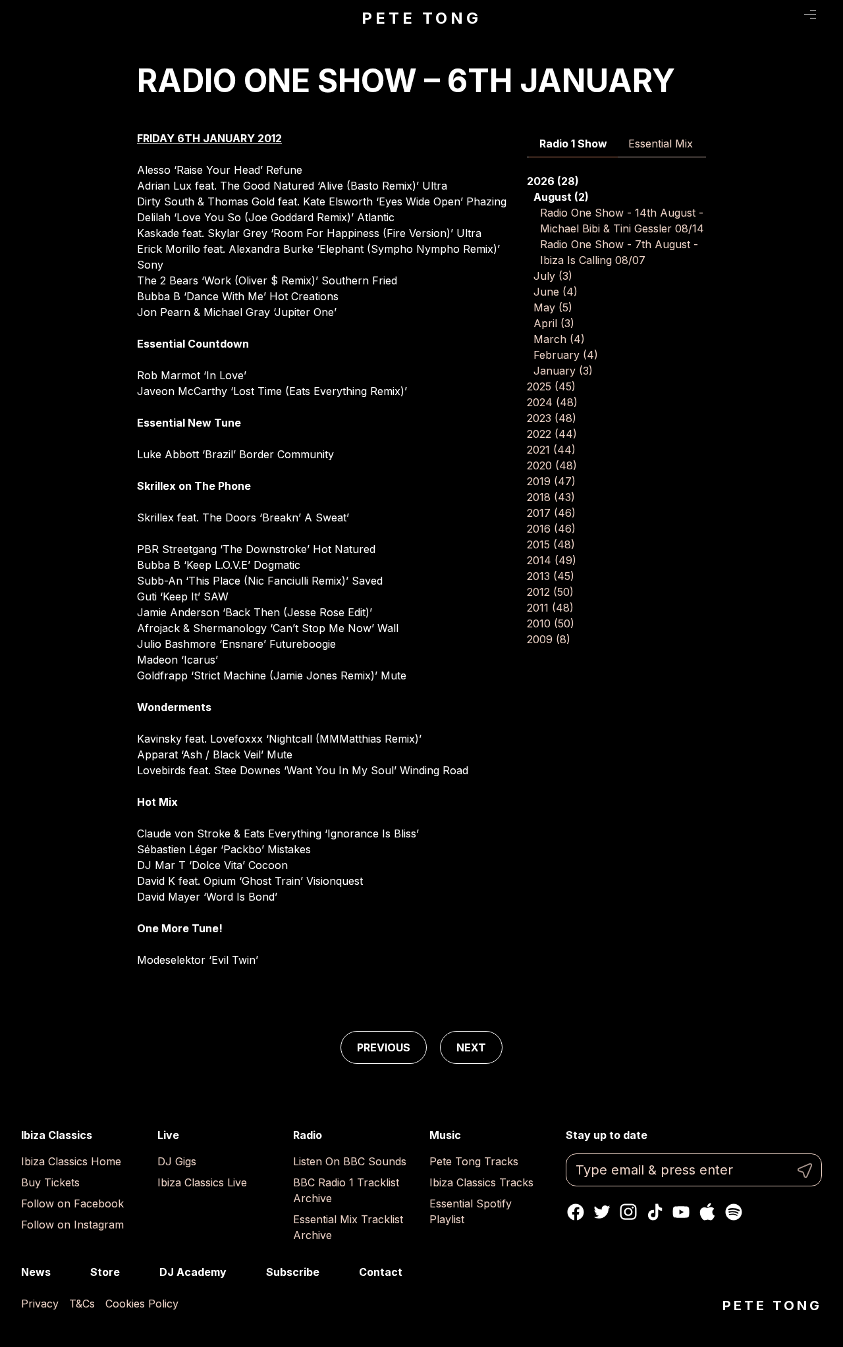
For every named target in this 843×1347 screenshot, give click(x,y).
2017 (551, 512)
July (552, 275)
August (561, 196)
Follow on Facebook (72, 1203)
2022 (552, 433)
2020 (552, 465)
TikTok (655, 1212)
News (36, 1272)
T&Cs (82, 1303)
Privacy (40, 1303)
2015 (551, 544)
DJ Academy (193, 1272)
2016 (551, 528)
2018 (551, 497)
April (553, 323)
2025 (551, 386)
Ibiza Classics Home (71, 1161)
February (565, 354)
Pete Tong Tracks (473, 1161)
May (552, 307)
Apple (707, 1212)
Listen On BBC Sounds (349, 1161)
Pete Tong (421, 18)
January (563, 370)
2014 (551, 560)
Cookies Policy (141, 1303)
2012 (550, 591)
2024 (552, 402)
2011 (550, 607)
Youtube (681, 1212)
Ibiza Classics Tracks (481, 1182)
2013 (550, 576)
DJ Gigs (176, 1161)
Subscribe (292, 1272)
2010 (550, 623)
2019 (551, 481)
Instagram (628, 1212)
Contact (380, 1272)
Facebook (575, 1212)
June (555, 291)
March (559, 339)
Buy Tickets (50, 1182)
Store (105, 1272)
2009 (548, 639)
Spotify (734, 1212)
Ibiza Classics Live (202, 1182)
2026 (553, 181)
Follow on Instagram (72, 1224)
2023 (551, 418)
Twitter (602, 1212)
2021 (551, 449)
